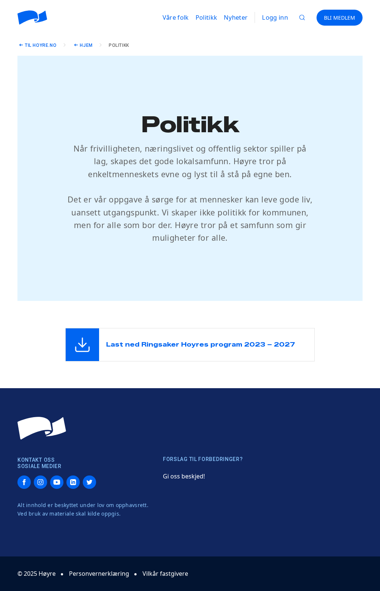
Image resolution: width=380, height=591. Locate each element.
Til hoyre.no (40, 45)
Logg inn (275, 17)
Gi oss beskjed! (184, 476)
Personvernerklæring (99, 573)
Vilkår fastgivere (165, 573)
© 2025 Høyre (36, 573)
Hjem (86, 45)
